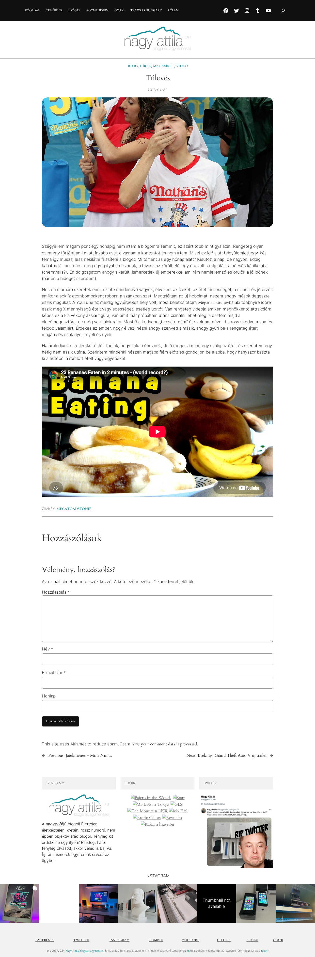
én (188, 951)
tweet (264, 951)
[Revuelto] (172, 818)
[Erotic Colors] (147, 818)
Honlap (49, 696)
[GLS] (176, 804)
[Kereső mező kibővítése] (283, 10)
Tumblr (156, 940)
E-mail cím (54, 672)
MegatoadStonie (212, 302)
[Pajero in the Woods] (151, 798)
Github (224, 940)
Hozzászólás (56, 592)
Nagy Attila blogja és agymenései (84, 951)
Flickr (252, 940)
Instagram (119, 940)
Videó (182, 66)
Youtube (190, 940)
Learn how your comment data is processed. (159, 744)
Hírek (145, 66)
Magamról (163, 66)
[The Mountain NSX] (147, 811)
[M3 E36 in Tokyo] (151, 804)
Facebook (44, 940)
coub (278, 940)
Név (47, 649)
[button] (19, 903)
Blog (133, 66)
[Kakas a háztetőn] (157, 824)
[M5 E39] (178, 811)
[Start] (179, 798)
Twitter (81, 940)
